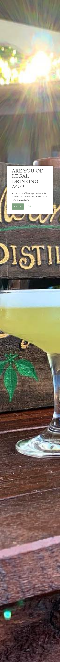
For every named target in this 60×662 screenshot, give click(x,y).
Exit (30, 206)
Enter (17, 206)
